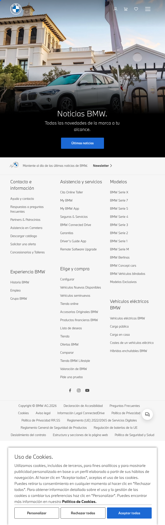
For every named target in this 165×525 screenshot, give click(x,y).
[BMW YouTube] (87, 391)
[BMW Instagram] (79, 391)
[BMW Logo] (15, 9)
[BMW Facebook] (70, 391)
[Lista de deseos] (136, 9)
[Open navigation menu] (148, 9)
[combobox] (147, 414)
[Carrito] (126, 9)
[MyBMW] (116, 9)
